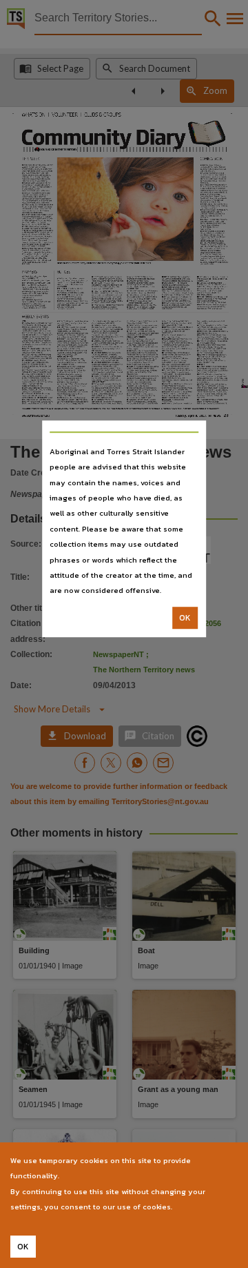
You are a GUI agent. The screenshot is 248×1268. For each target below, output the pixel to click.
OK (185, 618)
